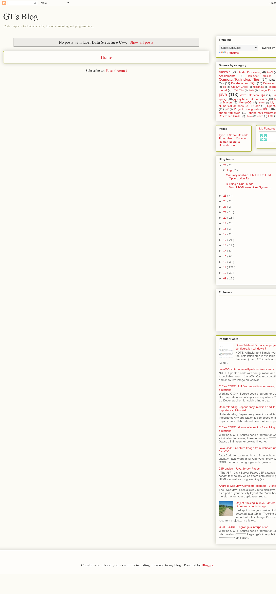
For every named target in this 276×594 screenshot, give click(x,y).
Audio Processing (250, 72)
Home (106, 57)
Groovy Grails (239, 86)
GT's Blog (20, 16)
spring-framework (230, 112)
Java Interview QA (252, 95)
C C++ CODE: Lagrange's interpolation (243, 527)
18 (225, 228)
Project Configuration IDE (251, 109)
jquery (223, 99)
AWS (270, 72)
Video (260, 116)
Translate (233, 52)
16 (225, 239)
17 (225, 234)
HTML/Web (238, 90)
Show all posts (141, 42)
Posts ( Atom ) (116, 70)
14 (225, 250)
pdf (227, 109)
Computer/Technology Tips (239, 79)
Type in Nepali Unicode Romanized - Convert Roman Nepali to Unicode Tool (233, 140)
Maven (227, 102)
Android (224, 72)
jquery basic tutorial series (250, 99)
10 (225, 272)
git (224, 86)
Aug (230, 170)
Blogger (207, 564)
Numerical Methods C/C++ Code (239, 105)
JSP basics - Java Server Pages (239, 468)
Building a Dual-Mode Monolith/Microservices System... (248, 185)
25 (225, 195)
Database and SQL (243, 83)
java (223, 94)
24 (225, 201)
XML (270, 116)
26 (225, 165)
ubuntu (249, 116)
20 (225, 217)
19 (225, 223)
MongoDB (245, 102)
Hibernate (258, 86)
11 (225, 267)
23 (225, 206)
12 (225, 261)
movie (261, 102)
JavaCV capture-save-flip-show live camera (246, 369)
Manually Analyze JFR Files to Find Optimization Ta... (248, 176)
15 (225, 245)
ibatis (251, 90)
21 (225, 212)
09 (225, 278)
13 (225, 256)
